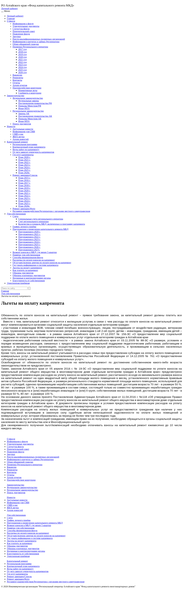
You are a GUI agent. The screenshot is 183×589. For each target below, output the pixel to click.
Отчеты (16, 83)
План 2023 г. (24, 165)
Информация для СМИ (24, 131)
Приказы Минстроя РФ (29, 106)
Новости (11, 126)
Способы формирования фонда (28, 257)
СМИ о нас (18, 134)
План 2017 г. (24, 183)
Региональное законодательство (28, 111)
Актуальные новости (23, 129)
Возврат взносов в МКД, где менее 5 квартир (35, 252)
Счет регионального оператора (33, 221)
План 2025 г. (24, 170)
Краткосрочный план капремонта (29, 147)
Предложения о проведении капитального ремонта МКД (40, 229)
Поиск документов (22, 124)
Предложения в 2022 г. (29, 237)
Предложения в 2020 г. (29, 232)
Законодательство (15, 95)
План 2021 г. (24, 160)
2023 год (22, 65)
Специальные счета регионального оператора (40, 219)
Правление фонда (21, 34)
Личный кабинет (9, 8)
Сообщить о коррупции (29, 93)
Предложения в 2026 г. (29, 247)
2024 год (22, 67)
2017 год (22, 49)
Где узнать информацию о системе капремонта (35, 265)
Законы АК (23, 113)
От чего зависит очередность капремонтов (33, 152)
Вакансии (17, 75)
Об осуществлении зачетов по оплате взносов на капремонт (42, 262)
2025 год (22, 70)
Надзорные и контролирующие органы (32, 278)
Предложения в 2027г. (29, 250)
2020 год (22, 57)
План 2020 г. (24, 157)
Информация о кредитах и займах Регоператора (36, 41)
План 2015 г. (24, 178)
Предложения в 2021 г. (29, 234)
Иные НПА (24, 108)
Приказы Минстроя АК (29, 118)
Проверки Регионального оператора (30, 47)
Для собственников (16, 214)
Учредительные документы (26, 26)
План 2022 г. (24, 162)
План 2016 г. (24, 180)
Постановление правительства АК (35, 116)
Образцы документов (23, 273)
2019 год (22, 54)
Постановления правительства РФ (35, 103)
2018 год (22, 52)
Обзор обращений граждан (26, 44)
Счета (15, 216)
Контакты (17, 80)
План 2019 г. (24, 188)
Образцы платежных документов (29, 275)
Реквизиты (18, 77)
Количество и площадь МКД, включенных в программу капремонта (51, 224)
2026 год (22, 72)
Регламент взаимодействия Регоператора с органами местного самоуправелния (51, 211)
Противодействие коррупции (27, 88)
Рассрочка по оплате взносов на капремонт (34, 260)
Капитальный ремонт (17, 142)
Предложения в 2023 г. (29, 239)
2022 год (22, 62)
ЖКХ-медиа (18, 136)
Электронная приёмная (18, 283)
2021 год (22, 59)
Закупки (17, 36)
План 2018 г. (24, 185)
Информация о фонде (23, 23)
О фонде (11, 21)
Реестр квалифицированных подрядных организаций (39, 39)
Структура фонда (21, 29)
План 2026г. (24, 172)
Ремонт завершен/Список (25, 175)
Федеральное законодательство (28, 98)
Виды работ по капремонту (26, 149)
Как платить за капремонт (25, 270)
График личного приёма (24, 226)
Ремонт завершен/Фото (24, 208)
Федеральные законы (28, 100)
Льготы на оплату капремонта (27, 268)
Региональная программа (25, 144)
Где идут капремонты (23, 154)
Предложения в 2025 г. (29, 244)
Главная (11, 18)
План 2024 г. (24, 167)
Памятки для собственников (26, 255)
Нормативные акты (27, 90)
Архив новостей (21, 139)
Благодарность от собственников (29, 280)
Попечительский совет (24, 31)
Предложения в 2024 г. (29, 242)
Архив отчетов (20, 85)
